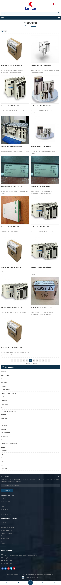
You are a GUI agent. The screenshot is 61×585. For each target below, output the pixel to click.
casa (2, 498)
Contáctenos (4, 504)
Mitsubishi (4, 418)
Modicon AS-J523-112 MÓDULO (11, 267)
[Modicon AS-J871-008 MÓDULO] (45, 130)
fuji (2, 454)
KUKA (3, 408)
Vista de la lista (5, 31)
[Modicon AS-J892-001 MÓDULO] (15, 89)
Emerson (4, 451)
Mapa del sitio (5, 509)
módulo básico (5, 538)
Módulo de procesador (7, 544)
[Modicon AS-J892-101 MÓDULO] (45, 49)
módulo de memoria (6, 530)
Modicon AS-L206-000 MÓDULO (11, 66)
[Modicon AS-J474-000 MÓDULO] (15, 331)
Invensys (4, 426)
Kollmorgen (4, 436)
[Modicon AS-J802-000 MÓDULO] (45, 210)
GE (2, 461)
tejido (3, 379)
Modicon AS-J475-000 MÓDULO (41, 307)
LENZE (3, 447)
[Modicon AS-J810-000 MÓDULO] (15, 210)
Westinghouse (5, 390)
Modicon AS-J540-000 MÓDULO (41, 267)
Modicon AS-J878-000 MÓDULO (11, 146)
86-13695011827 (8, 561)
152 (37, 360)
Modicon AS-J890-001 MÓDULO (41, 106)
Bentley (3, 429)
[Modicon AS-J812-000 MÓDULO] (45, 170)
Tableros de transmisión (8, 528)
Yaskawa (4, 397)
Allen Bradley (5, 375)
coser (3, 440)
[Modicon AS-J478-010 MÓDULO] (15, 291)
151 (34, 360)
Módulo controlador (6, 533)
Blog (2, 507)
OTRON (3, 415)
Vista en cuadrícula (2, 31)
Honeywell (4, 404)
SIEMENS (3, 522)
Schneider (4, 383)
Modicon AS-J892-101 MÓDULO (41, 66)
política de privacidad (7, 515)
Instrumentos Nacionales (9, 444)
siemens (4, 372)
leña (2, 422)
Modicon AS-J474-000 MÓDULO (11, 348)
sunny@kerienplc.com (10, 558)
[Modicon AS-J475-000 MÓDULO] (45, 291)
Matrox (3, 458)
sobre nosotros (5, 501)
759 (43, 360)
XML (2, 512)
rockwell (4, 469)
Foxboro (3, 386)
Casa (27, 26)
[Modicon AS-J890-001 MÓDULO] (45, 89)
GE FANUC (4, 400)
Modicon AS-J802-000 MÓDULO (41, 227)
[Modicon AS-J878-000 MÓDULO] (15, 130)
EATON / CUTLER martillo (8, 393)
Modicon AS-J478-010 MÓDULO (11, 307)
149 (27, 360)
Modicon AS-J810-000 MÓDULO (11, 227)
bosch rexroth (5, 433)
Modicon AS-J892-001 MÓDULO (11, 106)
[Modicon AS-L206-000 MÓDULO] (15, 49)
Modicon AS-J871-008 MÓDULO (41, 146)
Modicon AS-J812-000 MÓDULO (41, 187)
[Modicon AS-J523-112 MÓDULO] (15, 251)
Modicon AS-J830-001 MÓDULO (11, 187)
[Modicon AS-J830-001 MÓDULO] (15, 170)
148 (24, 360)
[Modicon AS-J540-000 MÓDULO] (45, 251)
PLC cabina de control (8, 411)
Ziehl (2, 465)
